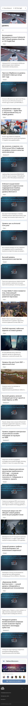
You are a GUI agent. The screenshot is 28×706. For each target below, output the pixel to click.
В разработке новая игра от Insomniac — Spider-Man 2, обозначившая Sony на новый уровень (12, 111)
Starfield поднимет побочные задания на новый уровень (13, 329)
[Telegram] (25, 688)
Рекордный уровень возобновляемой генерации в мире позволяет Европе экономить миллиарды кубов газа (12, 623)
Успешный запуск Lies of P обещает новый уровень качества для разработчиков (12, 513)
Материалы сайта (5, 696)
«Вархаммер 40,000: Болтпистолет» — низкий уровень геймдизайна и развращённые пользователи (13, 585)
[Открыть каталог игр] (24, 8)
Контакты (3, 699)
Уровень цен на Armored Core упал (11, 224)
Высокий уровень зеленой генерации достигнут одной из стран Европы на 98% (13, 398)
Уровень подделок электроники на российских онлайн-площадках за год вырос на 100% (14, 434)
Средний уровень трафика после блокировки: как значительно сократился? (12, 548)
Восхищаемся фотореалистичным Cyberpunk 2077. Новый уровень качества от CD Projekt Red (13, 38)
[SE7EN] (2, 688)
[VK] (22, 688)
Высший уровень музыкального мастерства (12, 258)
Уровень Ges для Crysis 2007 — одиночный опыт (13, 363)
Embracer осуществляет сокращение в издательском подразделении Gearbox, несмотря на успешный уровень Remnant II (12, 188)
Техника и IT (6, 155)
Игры (4, 44)
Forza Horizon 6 (8, 8)
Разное (4, 79)
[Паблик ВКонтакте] (4, 661)
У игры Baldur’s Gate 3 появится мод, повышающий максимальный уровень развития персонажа (13, 294)
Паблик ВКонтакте (12, 661)
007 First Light (18, 8)
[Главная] (3, 30)
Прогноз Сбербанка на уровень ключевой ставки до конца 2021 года (13, 75)
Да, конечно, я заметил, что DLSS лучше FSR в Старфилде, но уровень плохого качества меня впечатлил (13, 149)
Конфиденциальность (6, 692)
